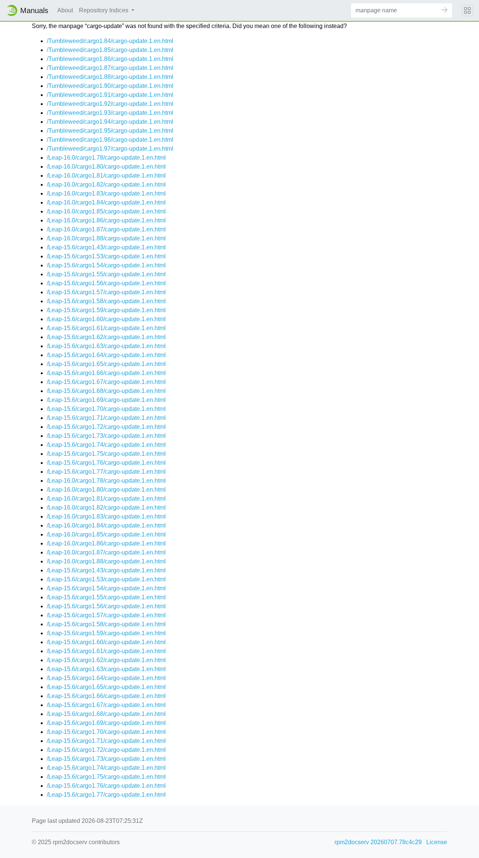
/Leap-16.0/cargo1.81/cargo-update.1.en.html (106, 175)
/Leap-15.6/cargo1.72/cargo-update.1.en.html (106, 427)
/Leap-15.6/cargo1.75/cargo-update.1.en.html (106, 453)
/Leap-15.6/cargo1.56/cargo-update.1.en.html (106, 283)
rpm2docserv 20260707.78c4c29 (378, 842)
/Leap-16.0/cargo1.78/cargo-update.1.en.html (106, 157)
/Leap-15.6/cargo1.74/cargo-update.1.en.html (106, 445)
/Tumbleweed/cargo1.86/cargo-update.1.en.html (110, 59)
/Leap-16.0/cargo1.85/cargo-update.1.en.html (106, 211)
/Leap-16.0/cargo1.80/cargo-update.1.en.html (106, 166)
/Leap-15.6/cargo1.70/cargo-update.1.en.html (106, 409)
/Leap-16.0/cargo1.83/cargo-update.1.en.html (106, 193)
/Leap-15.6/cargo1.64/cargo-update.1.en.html (106, 355)
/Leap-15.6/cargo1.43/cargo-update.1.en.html (106, 247)
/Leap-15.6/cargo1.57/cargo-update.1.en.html (106, 292)
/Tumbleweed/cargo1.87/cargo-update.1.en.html (110, 68)
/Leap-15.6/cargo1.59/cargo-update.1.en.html (106, 310)
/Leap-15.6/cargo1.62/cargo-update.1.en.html (106, 337)
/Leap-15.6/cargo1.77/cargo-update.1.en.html (106, 471)
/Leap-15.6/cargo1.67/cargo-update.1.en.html (106, 382)
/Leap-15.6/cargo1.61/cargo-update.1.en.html (106, 328)
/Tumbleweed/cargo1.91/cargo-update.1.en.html (110, 95)
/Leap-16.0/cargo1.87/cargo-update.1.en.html (106, 229)
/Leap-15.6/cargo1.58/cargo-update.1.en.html (106, 301)
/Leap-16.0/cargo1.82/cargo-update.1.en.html (106, 184)
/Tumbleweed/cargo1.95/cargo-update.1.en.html (110, 130)
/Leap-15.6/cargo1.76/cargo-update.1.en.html (106, 462)
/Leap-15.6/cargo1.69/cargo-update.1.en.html (106, 400)
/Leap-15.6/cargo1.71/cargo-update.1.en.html (106, 418)
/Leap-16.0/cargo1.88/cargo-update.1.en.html (106, 238)
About (65, 10)
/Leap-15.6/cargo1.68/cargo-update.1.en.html (106, 391)
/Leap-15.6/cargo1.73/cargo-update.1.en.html (106, 436)
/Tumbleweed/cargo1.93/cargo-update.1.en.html (110, 113)
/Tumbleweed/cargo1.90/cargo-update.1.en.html (110, 86)
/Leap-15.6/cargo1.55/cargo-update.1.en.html (106, 274)
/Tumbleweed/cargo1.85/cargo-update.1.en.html (110, 50)
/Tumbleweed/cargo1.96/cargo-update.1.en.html (110, 139)
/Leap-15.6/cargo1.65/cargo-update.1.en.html (106, 364)
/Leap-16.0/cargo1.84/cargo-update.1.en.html (106, 202)
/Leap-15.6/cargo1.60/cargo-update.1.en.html (106, 319)
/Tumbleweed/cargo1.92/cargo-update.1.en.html (110, 104)
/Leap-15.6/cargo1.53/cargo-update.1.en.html (106, 256)
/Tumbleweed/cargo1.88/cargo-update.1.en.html (110, 77)
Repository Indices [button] (104, 10)
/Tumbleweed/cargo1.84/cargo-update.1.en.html (110, 41)
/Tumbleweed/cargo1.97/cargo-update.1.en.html (110, 148)
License (436, 842)
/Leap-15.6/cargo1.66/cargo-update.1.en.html (106, 373)
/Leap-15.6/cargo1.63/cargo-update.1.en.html (106, 346)
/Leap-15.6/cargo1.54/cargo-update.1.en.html (106, 265)
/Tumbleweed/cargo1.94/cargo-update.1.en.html (110, 122)
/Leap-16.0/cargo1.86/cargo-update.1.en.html (106, 220)
